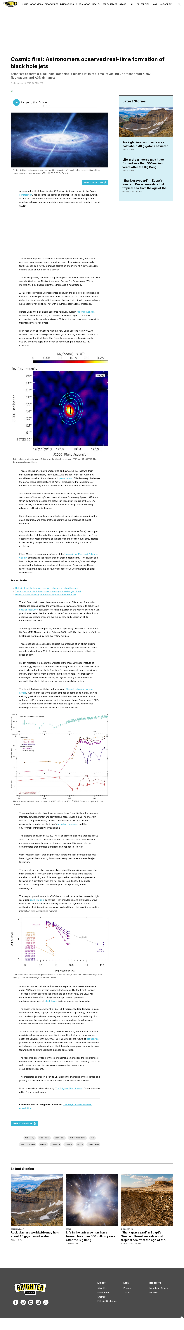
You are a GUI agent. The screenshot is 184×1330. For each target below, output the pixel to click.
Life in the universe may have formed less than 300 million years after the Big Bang (143, 163)
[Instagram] (23, 1302)
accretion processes (68, 824)
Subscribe (166, 4)
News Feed (103, 1292)
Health (96, 4)
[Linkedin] (30, 1302)
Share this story (93, 182)
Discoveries (51, 4)
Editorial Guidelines (107, 1301)
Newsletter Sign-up (159, 1288)
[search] (179, 4)
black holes (51, 1001)
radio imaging (37, 900)
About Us (102, 1288)
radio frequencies (85, 311)
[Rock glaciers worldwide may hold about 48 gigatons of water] (37, 1200)
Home (25, 4)
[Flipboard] (38, 1302)
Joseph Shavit (128, 150)
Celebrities (143, 4)
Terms (126, 1292)
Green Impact (110, 4)
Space (122, 4)
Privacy (127, 1288)
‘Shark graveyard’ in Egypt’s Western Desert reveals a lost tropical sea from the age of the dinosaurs (144, 184)
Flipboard (154, 1292)
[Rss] (45, 1302)
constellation (25, 194)
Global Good (83, 4)
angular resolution (28, 609)
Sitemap (101, 1296)
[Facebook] (15, 1302)
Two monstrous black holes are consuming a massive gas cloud (48, 591)
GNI (155, 4)
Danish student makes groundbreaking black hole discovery (45, 594)
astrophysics (93, 1038)
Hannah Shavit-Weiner (132, 192)
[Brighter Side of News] (10, 4)
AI (132, 4)
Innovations (67, 4)
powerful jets (65, 478)
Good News (36, 4)
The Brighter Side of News (68, 1088)
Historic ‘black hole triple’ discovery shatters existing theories (46, 588)
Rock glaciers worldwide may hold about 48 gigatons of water (145, 144)
